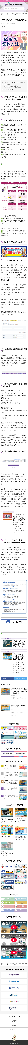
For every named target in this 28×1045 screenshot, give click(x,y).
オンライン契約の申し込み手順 (11, 86)
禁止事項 (14, 1025)
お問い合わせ (14, 1029)
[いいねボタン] (2, 27)
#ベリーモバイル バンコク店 (8, 23)
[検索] (22, 8)
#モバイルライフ (5, 22)
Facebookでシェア (7, 678)
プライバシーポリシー (14, 1016)
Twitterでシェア (20, 678)
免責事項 (14, 1021)
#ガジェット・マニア (16, 697)
